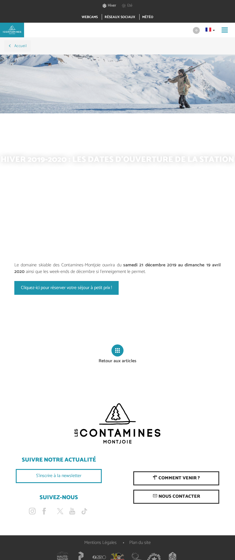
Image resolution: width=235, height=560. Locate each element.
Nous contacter (178, 496)
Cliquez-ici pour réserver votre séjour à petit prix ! (66, 288)
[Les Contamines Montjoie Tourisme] (117, 423)
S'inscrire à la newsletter (58, 476)
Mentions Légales (100, 543)
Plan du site (140, 543)
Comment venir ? (178, 478)
